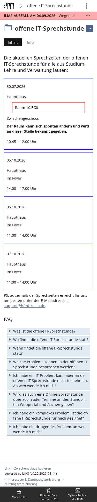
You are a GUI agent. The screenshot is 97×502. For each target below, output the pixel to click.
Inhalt (11, 43)
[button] (48, 331)
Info (30, 42)
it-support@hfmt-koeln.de (37, 303)
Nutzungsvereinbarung (21, 484)
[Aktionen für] (89, 28)
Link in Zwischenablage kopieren (27, 468)
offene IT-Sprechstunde (50, 5)
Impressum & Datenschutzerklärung (34, 479)
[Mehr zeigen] (88, 16)
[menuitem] (19, 494)
